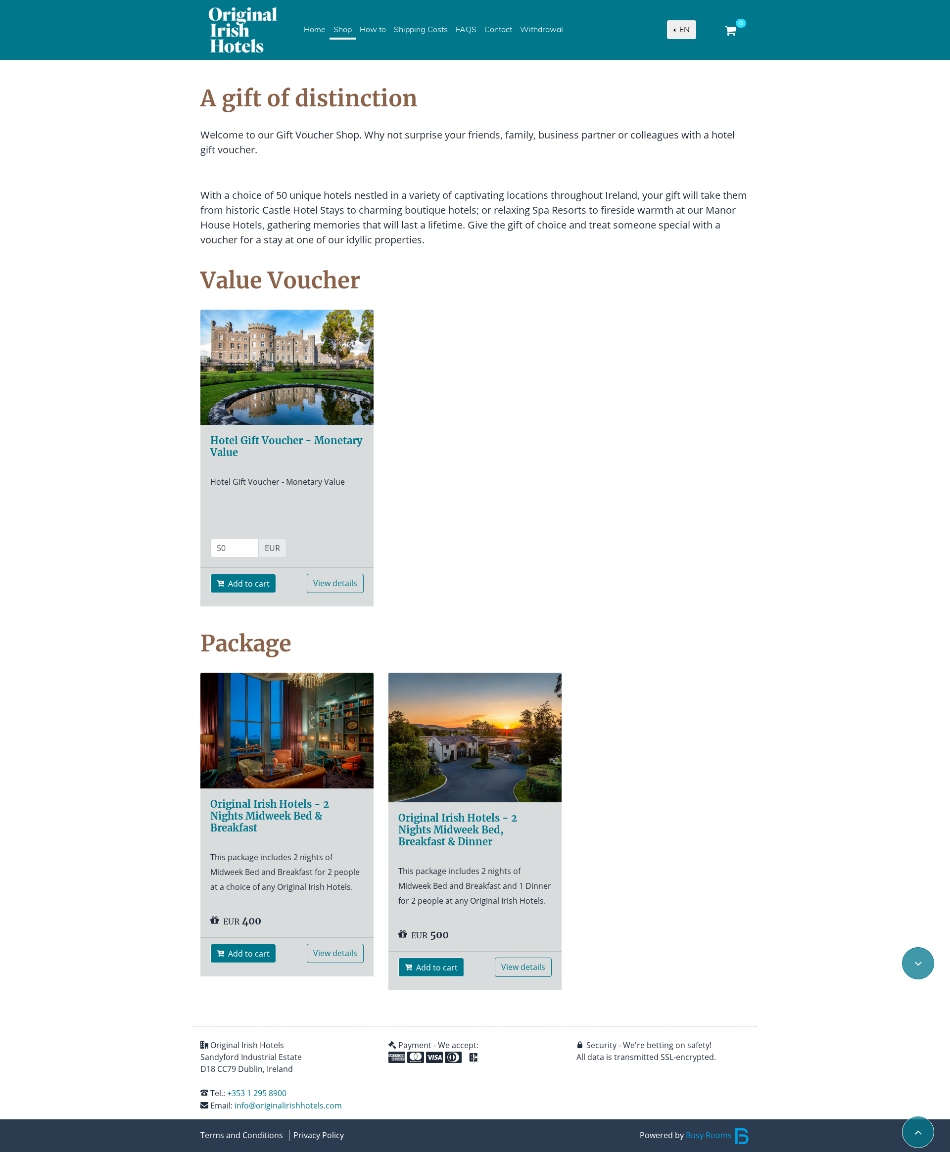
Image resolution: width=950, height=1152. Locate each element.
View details (335, 583)
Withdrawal (541, 30)
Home (315, 30)
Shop (344, 30)
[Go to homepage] (242, 30)
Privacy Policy (318, 1135)
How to (373, 30)
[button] (918, 963)
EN (683, 30)
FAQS (466, 30)
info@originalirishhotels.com (288, 1105)
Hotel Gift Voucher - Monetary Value (286, 446)
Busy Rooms (710, 1135)
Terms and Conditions (241, 1135)
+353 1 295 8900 (256, 1093)
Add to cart (248, 583)
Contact (498, 30)
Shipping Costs (421, 30)
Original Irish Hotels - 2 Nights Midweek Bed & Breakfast (269, 816)
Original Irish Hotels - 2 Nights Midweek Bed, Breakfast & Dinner (457, 830)
